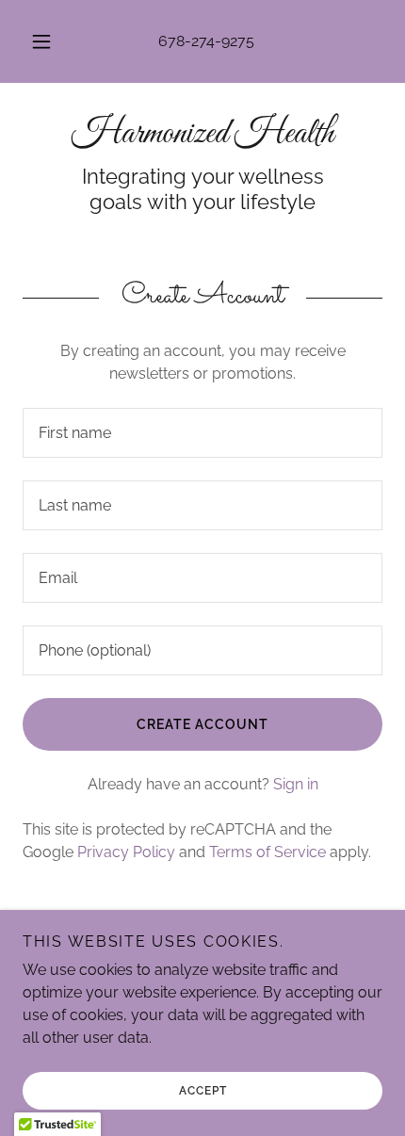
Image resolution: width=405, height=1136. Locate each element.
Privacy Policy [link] (126, 852)
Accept (203, 1090)
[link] (202, 134)
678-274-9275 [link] (206, 41)
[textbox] (202, 433)
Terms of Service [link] (267, 852)
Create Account (202, 724)
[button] (41, 41)
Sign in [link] (295, 784)
